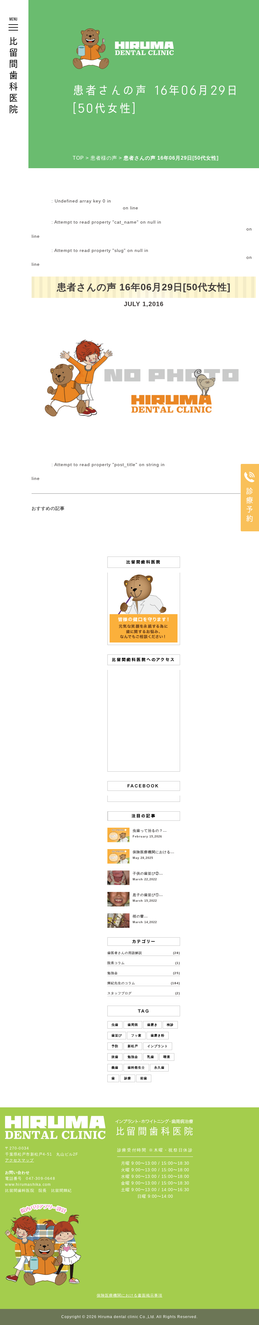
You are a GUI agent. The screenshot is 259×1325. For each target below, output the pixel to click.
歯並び (116, 1035)
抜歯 (114, 1057)
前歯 (143, 1078)
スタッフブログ (119, 993)
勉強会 (112, 973)
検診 (170, 1024)
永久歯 (159, 1067)
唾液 (166, 1057)
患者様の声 (103, 158)
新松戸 (133, 1046)
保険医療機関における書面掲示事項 (129, 1295)
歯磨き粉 (158, 1035)
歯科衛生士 (136, 1067)
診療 (127, 1078)
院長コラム (116, 963)
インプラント (157, 1046)
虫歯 (114, 1024)
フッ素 (136, 1035)
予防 (114, 1046)
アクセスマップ (19, 1160)
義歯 (114, 1067)
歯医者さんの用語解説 (124, 953)
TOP (78, 158)
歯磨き (152, 1024)
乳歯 (150, 1057)
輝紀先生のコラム (121, 983)
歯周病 (133, 1024)
